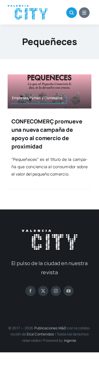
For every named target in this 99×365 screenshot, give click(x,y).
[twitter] (43, 291)
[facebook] (30, 291)
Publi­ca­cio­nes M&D (50, 328)
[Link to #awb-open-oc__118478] (71, 12)
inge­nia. (70, 340)
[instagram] (56, 291)
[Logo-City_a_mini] (27, 7)
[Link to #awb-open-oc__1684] (84, 12)
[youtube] (68, 291)
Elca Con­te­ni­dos (40, 334)
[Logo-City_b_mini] (49, 231)
